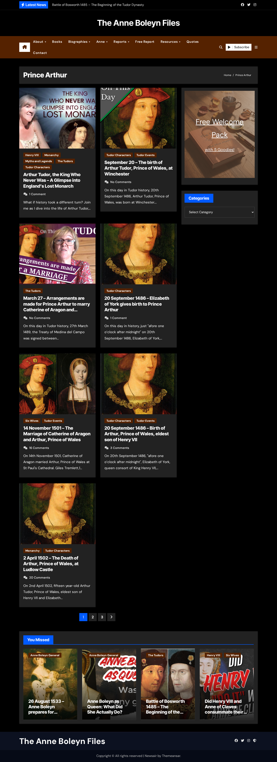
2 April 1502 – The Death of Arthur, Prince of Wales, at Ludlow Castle (50, 563)
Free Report (145, 42)
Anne (101, 42)
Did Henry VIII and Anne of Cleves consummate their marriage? (224, 709)
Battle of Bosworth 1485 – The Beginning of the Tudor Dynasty (165, 709)
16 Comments (39, 448)
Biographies (78, 42)
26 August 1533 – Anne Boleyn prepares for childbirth (46, 709)
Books (57, 42)
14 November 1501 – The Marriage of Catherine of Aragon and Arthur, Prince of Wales (56, 433)
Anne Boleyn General (44, 655)
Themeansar (171, 756)
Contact (40, 53)
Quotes (193, 42)
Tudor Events (145, 155)
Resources (170, 42)
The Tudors (65, 161)
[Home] (24, 47)
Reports (120, 42)
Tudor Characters (37, 167)
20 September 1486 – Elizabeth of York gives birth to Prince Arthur (136, 303)
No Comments (120, 182)
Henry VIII (32, 155)
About (38, 42)
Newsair (151, 756)
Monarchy (51, 155)
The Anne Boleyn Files (138, 23)
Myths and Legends (38, 161)
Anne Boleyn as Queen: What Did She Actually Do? (104, 707)
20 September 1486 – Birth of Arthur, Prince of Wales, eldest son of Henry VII (136, 433)
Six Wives (31, 421)
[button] (256, 47)
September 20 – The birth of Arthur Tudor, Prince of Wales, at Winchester (138, 168)
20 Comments (39, 578)
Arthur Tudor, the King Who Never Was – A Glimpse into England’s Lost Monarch (52, 180)
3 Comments (119, 448)
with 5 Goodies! (219, 149)
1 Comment (37, 194)
